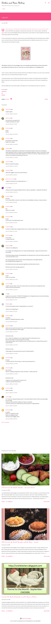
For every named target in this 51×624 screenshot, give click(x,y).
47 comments (9, 611)
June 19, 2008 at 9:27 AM (11, 231)
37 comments (9, 501)
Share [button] (46, 99)
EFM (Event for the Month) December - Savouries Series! (18, 487)
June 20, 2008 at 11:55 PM (12, 373)
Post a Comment (5, 422)
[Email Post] (11, 99)
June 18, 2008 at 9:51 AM (11, 124)
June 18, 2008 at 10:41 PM (12, 192)
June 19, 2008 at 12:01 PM (12, 289)
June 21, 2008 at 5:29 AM (11, 392)
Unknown (8, 283)
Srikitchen (8, 128)
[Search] (45, 2)
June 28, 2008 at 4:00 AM (11, 418)
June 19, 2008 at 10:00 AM (12, 241)
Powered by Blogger (26, 618)
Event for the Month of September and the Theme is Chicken (19, 597)
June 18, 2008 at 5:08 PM (11, 174)
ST (6, 293)
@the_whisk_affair (10, 179)
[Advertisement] (25, 436)
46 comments (9, 556)
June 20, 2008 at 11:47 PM (12, 331)
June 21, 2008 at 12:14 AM (12, 384)
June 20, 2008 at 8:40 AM (11, 321)
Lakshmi (7, 148)
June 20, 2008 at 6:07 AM (11, 311)
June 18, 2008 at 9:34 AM (11, 113)
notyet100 (8, 109)
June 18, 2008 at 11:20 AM (12, 157)
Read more (46, 501)
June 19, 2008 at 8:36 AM (11, 202)
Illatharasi (8, 118)
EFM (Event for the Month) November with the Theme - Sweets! (20, 542)
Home (3, 8)
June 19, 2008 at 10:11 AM (12, 279)
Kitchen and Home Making (13, 2)
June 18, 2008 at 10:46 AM (12, 134)
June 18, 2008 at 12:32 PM (12, 166)
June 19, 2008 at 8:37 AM (11, 222)
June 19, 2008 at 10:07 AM (12, 269)
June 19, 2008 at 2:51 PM (11, 299)
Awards (7, 99)
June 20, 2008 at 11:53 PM (12, 353)
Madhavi (8, 304)
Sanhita (7, 396)
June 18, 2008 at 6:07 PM (11, 183)
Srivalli (7, 187)
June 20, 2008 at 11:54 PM (12, 363)
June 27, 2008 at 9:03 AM (11, 405)
